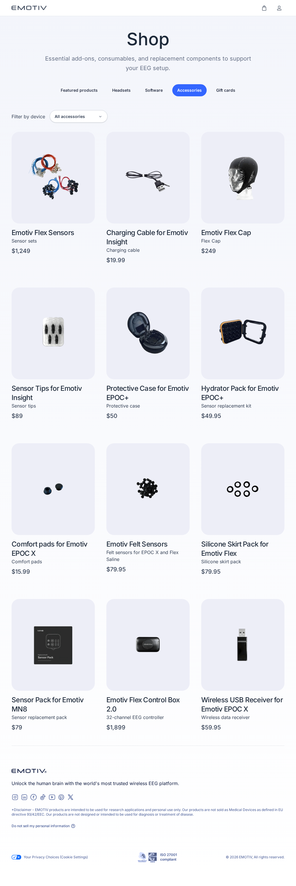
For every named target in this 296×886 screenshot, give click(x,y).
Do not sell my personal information (41, 826)
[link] (53, 198)
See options (73, 213)
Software (154, 90)
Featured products (79, 90)
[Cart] (264, 8)
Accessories (189, 90)
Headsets (121, 90)
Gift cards (225, 90)
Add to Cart (168, 213)
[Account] (279, 8)
